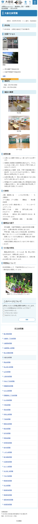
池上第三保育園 (8, 367)
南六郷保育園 (8, 457)
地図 (4, 76)
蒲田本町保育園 (8, 499)
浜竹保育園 (7, 433)
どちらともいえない (11, 313)
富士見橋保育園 (8, 353)
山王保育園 (7, 372)
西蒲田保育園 (8, 480)
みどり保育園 (8, 466)
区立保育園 (5, 8)
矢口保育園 (7, 485)
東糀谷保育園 (8, 424)
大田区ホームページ (7, 6)
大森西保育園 (8, 343)
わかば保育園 (8, 390)
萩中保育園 (7, 447)
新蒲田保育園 (8, 490)
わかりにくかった (11, 315)
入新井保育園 (8, 376)
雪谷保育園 (7, 409)
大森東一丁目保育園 (10, 338)
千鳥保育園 (7, 405)
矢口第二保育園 (8, 471)
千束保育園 (7, 419)
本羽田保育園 (8, 443)
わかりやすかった (11, 310)
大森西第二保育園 (9, 348)
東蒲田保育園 (8, 495)
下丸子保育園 (8, 476)
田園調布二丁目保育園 (10, 395)
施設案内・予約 (19, 6)
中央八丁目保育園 (9, 381)
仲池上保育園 (8, 414)
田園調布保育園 (8, 386)
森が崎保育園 (8, 334)
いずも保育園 (8, 452)
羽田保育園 (7, 438)
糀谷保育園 (7, 428)
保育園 (27, 6)
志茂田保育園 (8, 462)
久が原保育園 (8, 400)
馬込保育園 (7, 362)
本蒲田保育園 (8, 504)
